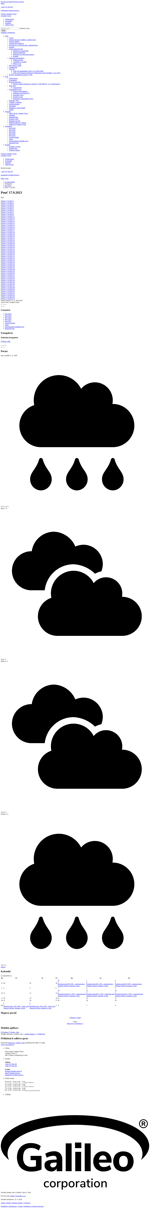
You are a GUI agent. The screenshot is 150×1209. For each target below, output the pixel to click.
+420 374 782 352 (11, 1066)
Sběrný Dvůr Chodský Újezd (18, 113)
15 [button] (87, 991)
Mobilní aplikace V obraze (17, 123)
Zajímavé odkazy (14, 150)
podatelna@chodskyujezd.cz (14, 1075)
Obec (6, 36)
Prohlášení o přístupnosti (9, 1206)
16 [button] (116, 991)
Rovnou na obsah (6, 2)
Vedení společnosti (19, 53)
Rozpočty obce (14, 100)
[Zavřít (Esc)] (1, 304)
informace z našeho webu (16, 1043)
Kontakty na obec (14, 146)
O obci (11, 38)
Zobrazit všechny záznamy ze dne (69, 986)
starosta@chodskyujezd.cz (13, 1071)
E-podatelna (13, 80)
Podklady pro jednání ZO (21, 93)
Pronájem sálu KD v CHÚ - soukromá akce (72, 994)
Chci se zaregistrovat (7, 1044)
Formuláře (12, 106)
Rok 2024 (12, 132)
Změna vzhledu (6, 1203)
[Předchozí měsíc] (1, 976)
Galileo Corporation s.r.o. (18, 1196)
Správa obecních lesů (16, 49)
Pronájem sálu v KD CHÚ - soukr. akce (16, 1006)
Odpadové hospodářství (16, 58)
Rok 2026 (12, 128)
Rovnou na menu (18, 2)
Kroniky (11, 47)
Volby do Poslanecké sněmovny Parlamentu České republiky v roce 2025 (36, 73)
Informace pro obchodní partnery (23, 54)
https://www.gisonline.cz (75, 1023)
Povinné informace (15, 82)
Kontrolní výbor (18, 95)
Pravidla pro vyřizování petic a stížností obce (23, 45)
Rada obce (12, 86)
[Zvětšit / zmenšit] (6, 304)
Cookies (20, 1206)
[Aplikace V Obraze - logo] (10, 1032)
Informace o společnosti (20, 51)
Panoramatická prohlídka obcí (18, 141)
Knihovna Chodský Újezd (17, 124)
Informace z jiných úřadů (17, 108)
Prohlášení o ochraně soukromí (33, 1206)
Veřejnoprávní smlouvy (16, 43)
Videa (11, 139)
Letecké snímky (14, 137)
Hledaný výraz (25, 28)
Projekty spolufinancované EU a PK (20, 75)
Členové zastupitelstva (20, 91)
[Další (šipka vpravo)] (3, 306)
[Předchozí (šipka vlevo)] (1, 306)
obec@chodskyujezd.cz (12, 1073)
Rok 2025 (12, 130)
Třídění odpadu (18, 60)
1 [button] (86, 981)
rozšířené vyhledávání (8, 32)
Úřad (6, 76)
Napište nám (13, 148)
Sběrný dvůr (17, 64)
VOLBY (12, 69)
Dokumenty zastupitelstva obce (23, 99)
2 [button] (115, 981)
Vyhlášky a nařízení (15, 102)
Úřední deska (13, 78)
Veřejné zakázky (14, 41)
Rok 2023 (12, 134)
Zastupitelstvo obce (15, 89)
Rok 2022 (12, 135)
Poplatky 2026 (13, 119)
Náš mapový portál (15, 65)
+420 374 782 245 (11, 1064)
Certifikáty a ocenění (19, 62)
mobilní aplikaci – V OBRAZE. (34, 1034)
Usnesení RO (17, 88)
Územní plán (13, 67)
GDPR (11, 110)
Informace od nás (14, 121)
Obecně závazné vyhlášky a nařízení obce (22, 40)
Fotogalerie (8, 126)
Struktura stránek (17, 1203)
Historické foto (14, 143)
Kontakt (15, 56)
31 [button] (58, 981)
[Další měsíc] (11, 976)
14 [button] (58, 991)
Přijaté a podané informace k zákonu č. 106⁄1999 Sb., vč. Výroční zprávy (36, 84)
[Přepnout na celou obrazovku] (3, 304)
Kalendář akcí (13, 117)
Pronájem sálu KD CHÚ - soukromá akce (71, 984)
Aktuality (8, 111)
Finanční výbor (18, 97)
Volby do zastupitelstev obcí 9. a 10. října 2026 (28, 71)
